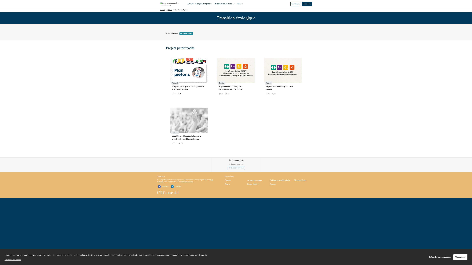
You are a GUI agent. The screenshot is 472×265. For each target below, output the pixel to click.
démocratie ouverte (186, 182)
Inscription (296, 4)
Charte (227, 184)
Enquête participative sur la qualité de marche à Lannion (188, 87)
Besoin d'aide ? (252, 184)
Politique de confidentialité (280, 180)
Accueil (190, 4)
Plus (238, 4)
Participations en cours (223, 4)
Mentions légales (300, 180)
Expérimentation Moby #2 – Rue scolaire (279, 87)
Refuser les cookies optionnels (440, 257)
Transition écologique (181, 10)
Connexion (307, 4)
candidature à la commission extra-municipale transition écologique (186, 137)
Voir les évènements (236, 168)
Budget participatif (202, 4)
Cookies (227, 180)
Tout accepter (460, 257)
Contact (273, 184)
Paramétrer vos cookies (13, 260)
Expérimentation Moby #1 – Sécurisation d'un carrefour (230, 87)
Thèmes (170, 10)
